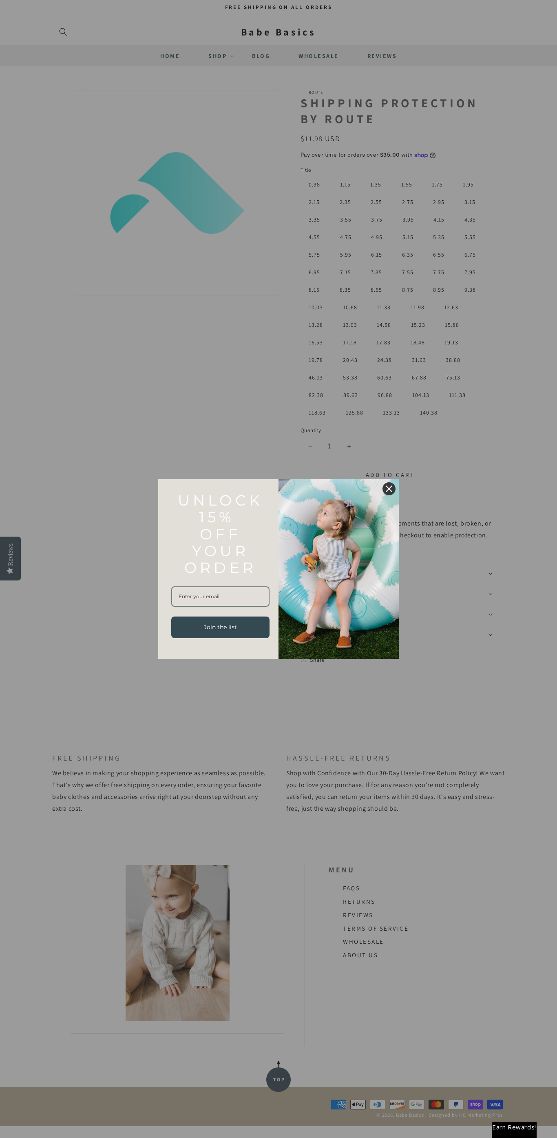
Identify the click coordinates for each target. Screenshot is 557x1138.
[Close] (389, 489)
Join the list (220, 627)
